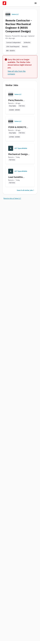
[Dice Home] (4, 3)
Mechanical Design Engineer (18, 154)
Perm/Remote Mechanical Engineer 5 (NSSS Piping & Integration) (20, 100)
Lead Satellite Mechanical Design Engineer (18, 177)
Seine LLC (15, 14)
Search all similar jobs (25, 190)
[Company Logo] (10, 94)
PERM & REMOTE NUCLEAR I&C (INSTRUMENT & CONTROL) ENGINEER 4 (19, 127)
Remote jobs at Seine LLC (12, 198)
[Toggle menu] (35, 3)
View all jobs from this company (17, 72)
